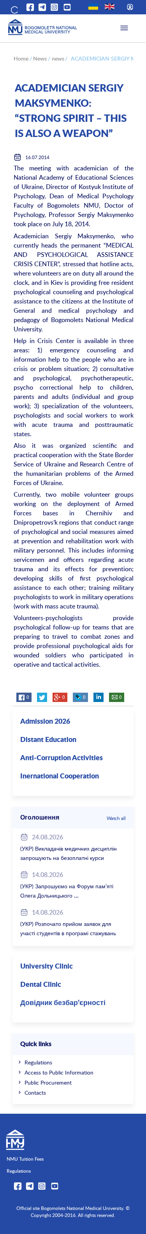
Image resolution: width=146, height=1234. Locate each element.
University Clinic (46, 966)
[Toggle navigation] (124, 28)
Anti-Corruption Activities (61, 758)
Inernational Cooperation (59, 776)
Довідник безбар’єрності (63, 1003)
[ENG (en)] (109, 6)
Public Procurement (48, 1082)
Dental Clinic (40, 984)
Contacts (35, 1092)
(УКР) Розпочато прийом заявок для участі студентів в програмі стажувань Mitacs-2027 (68, 933)
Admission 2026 (45, 721)
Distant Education (48, 740)
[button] (14, 8)
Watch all (116, 818)
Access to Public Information (59, 1072)
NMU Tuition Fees (25, 1159)
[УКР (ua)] (93, 6)
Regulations (38, 1062)
